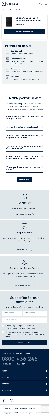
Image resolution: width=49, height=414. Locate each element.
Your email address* (10, 319)
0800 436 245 (20, 358)
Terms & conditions (11, 408)
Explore (5, 377)
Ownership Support (14, 10)
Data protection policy (28, 408)
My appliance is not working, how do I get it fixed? (22, 117)
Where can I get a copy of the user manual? (23, 168)
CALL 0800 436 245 (23, 214)
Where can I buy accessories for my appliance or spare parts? (22, 157)
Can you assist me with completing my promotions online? (23, 136)
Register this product (24, 32)
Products (6, 371)
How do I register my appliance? (22, 127)
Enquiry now (23, 250)
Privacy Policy (30, 328)
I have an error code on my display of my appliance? (23, 147)
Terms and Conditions (13, 328)
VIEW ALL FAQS (24, 180)
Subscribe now (24, 342)
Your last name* (30, 312)
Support (5, 384)
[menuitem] (3, 401)
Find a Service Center (23, 285)
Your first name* (9, 312)
